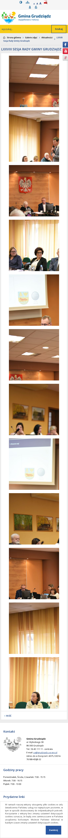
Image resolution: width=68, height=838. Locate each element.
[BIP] (46, 2)
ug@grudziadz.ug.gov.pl (45, 752)
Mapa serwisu (28, 2)
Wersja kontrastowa (21, 2)
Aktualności (46, 37)
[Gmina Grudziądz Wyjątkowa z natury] (35, 17)
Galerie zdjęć (31, 37)
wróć (8, 715)
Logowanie (37, 7)
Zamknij (53, 830)
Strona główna (14, 37)
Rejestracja (31, 7)
